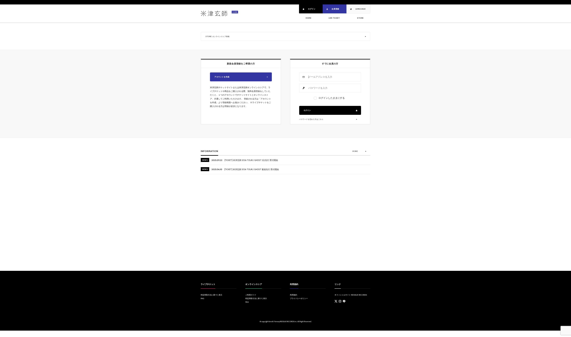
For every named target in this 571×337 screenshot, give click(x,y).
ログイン (307, 110)
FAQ (202, 298)
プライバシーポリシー (299, 298)
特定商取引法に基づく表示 (211, 295)
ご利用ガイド (250, 295)
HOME (308, 18)
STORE (360, 18)
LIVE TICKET (334, 18)
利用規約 (293, 295)
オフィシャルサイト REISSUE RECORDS (351, 295)
